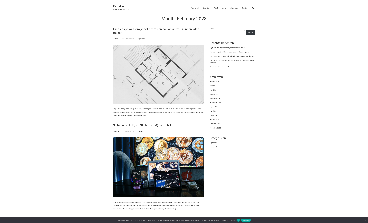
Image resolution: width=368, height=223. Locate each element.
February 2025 (215, 98)
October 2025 (214, 82)
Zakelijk (206, 8)
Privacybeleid (246, 220)
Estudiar (118, 6)
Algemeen (234, 8)
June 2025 (213, 86)
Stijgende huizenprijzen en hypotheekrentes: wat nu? (228, 48)
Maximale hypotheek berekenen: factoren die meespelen (229, 52)
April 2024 (213, 115)
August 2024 (214, 107)
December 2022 (215, 128)
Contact (245, 8)
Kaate (117, 39)
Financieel (195, 8)
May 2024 (213, 111)
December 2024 (215, 103)
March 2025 (214, 94)
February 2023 (215, 124)
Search (212, 28)
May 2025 (213, 90)
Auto (224, 8)
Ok (238, 220)
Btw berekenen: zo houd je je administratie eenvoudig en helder (232, 56)
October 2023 (214, 119)
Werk (216, 8)
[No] (366, 220)
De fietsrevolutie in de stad (219, 67)
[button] (253, 8)
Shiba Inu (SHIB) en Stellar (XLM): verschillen (143, 125)
